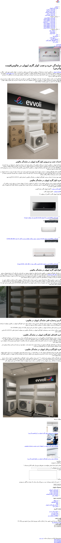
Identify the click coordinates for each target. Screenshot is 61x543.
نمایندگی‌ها (55, 36)
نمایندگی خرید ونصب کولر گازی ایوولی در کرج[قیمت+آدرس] (43, 433)
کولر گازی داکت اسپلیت (52, 494)
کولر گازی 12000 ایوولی (49, 19)
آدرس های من (54, 514)
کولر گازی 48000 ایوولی (49, 26)
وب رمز (41, 538)
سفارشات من (54, 512)
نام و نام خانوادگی (56, 468)
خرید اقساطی (54, 502)
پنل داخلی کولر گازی (50, 15)
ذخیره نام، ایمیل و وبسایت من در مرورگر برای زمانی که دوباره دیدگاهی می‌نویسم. (39, 482)
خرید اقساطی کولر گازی (52, 40)
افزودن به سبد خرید (51, 222)
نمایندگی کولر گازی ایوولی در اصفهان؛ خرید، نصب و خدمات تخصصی (41, 446)
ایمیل (59, 469)
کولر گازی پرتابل (51, 13)
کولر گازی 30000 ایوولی (49, 23)
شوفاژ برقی (52, 30)
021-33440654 (57, 542)
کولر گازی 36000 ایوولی (49, 25)
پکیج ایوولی (52, 33)
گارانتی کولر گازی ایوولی (52, 505)
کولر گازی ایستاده (50, 11)
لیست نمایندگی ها (56, 522)
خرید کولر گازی (10, 73)
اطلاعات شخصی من (53, 515)
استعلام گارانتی (54, 39)
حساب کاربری (57, 45)
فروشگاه (56, 500)
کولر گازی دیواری (50, 9)
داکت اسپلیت (57, 191)
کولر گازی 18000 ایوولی (49, 20)
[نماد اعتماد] (57, 537)
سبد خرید (58, 44)
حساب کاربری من (53, 511)
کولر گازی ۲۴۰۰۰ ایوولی (49, 22)
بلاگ (57, 34)
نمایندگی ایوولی (57, 72)
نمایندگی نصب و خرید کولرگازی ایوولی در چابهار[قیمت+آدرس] (42, 458)
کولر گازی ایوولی (54, 8)
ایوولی (56, 6)
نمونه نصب (52, 37)
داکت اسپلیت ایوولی (50, 12)
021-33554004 (57, 541)
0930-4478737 (57, 539)
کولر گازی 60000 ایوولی (49, 27)
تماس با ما (55, 41)
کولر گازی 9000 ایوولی (49, 18)
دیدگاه (59, 479)
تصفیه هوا (52, 32)
